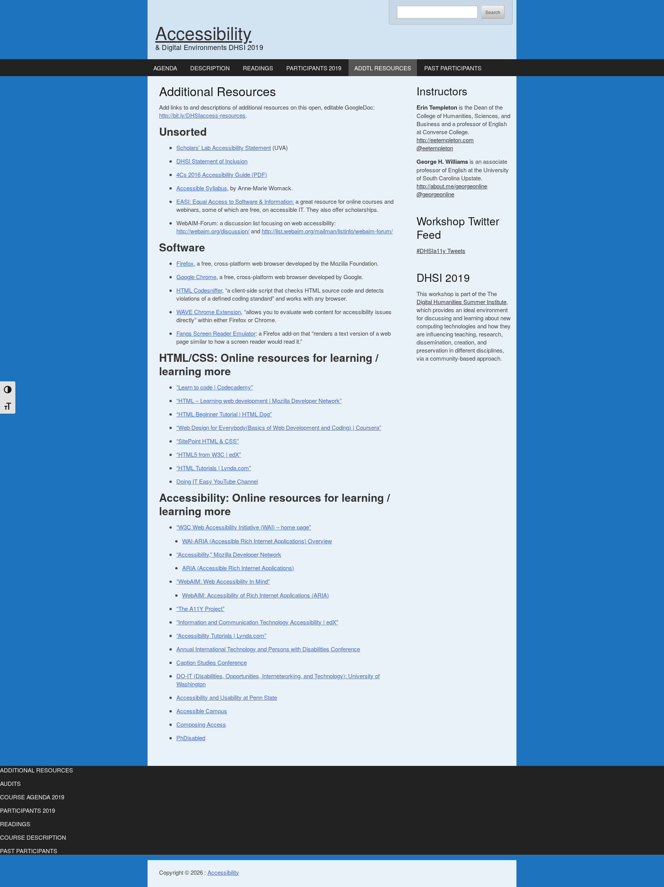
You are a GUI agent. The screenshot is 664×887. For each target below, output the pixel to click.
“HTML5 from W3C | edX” (208, 454)
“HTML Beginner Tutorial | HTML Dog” (224, 414)
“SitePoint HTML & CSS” (207, 441)
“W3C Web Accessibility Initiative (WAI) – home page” (243, 527)
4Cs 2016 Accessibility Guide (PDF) (221, 174)
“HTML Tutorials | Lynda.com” (213, 468)
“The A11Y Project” (200, 608)
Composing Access (201, 724)
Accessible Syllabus (201, 188)
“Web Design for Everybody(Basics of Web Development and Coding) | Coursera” (278, 427)
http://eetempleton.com (445, 140)
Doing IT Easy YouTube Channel (217, 481)
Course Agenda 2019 (32, 797)
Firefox (185, 263)
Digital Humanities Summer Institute (461, 302)
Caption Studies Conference (211, 662)
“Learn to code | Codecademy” (214, 387)
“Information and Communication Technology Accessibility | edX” (257, 622)
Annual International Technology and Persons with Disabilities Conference (268, 649)
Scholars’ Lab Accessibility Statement (223, 147)
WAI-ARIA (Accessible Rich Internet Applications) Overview (257, 541)
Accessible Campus (201, 711)
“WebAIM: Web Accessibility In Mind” (223, 581)
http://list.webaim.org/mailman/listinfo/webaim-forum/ (327, 231)
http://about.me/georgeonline (452, 186)
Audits (10, 783)
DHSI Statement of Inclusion (211, 161)
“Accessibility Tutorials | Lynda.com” (221, 635)
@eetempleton (435, 148)
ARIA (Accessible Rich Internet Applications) (238, 568)
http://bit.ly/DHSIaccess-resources (202, 115)
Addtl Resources (382, 68)
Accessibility (203, 32)
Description (210, 68)
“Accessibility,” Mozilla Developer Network (228, 554)
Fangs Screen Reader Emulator (216, 333)
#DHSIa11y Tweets (441, 250)
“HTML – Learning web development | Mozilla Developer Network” (259, 400)
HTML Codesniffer (199, 290)
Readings (258, 68)
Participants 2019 (313, 68)
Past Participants (452, 68)
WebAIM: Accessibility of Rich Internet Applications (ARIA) (255, 595)
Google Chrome (196, 277)
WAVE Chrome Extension (208, 312)
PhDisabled (190, 738)
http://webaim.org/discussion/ (212, 231)
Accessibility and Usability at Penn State (226, 697)
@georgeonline (435, 194)
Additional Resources (36, 770)
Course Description (33, 837)
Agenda (165, 68)
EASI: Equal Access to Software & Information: (235, 201)
